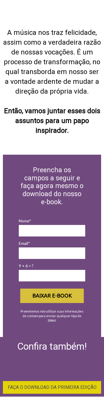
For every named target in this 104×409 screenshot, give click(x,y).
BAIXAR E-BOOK (52, 295)
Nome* (25, 220)
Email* (24, 243)
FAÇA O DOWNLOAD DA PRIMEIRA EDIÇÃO (52, 387)
